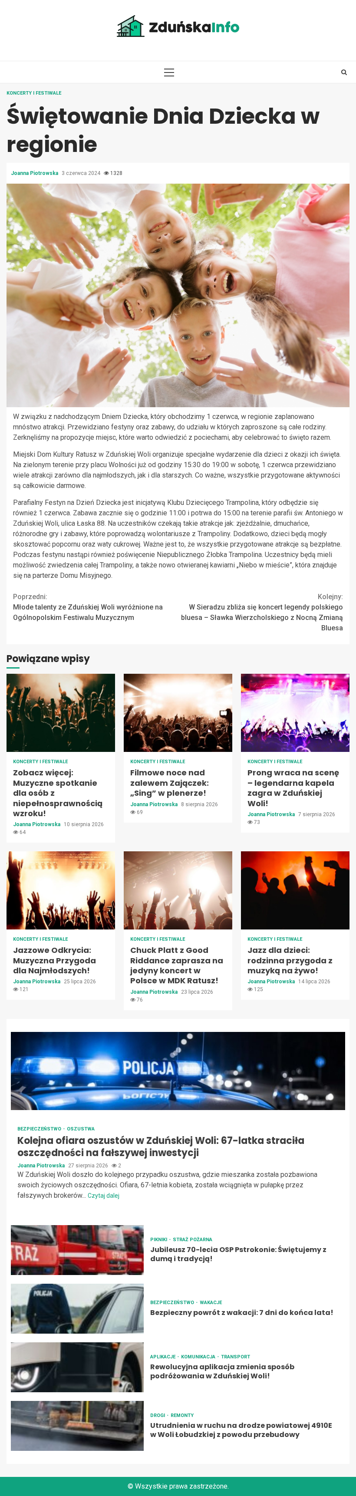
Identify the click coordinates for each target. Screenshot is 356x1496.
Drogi (158, 1415)
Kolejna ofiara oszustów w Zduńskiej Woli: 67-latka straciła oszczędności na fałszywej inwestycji (178, 1071)
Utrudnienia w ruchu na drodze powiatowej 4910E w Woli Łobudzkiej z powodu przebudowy (77, 1426)
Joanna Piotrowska (35, 173)
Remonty (182, 1415)
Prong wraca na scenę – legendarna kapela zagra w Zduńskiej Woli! (295, 713)
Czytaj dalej (103, 1195)
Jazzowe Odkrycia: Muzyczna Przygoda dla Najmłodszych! (61, 890)
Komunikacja (199, 1356)
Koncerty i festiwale (34, 93)
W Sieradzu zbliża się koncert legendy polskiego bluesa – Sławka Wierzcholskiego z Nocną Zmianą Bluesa (262, 612)
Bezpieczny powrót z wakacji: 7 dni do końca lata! (77, 1309)
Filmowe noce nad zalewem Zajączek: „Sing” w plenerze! (178, 713)
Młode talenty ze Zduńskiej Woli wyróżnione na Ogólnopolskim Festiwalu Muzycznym (88, 607)
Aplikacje (163, 1356)
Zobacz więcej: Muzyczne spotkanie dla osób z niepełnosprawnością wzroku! (61, 713)
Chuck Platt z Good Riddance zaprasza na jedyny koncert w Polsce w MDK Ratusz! (178, 890)
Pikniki (159, 1239)
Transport (235, 1356)
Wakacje (211, 1302)
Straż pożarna (192, 1239)
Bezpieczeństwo (40, 1129)
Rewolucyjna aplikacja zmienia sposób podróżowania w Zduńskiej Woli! (77, 1367)
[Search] (344, 72)
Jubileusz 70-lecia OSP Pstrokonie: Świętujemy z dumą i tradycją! (77, 1250)
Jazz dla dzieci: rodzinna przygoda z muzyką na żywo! (295, 890)
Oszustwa (81, 1129)
